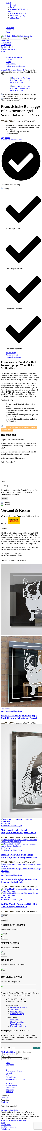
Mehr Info (8, 1121)
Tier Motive (14, 1009)
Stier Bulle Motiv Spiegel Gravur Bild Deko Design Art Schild (19, 880)
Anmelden (9, 1092)
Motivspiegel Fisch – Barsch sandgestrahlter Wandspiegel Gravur (18, 831)
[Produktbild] (21, 821)
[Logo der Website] (9, 36)
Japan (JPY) (14, 18)
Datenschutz (6, 1054)
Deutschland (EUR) (17, 16)
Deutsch (13, 5)
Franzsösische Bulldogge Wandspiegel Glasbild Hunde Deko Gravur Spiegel (19, 716)
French (12, 7)
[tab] (23, 353)
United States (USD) (18, 13)
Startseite (4, 70)
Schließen (4, 1098)
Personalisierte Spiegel (18, 1007)
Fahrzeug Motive (16, 1012)
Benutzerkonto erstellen (9, 1110)
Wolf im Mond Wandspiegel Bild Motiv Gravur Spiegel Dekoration (19, 905)
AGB (16, 1054)
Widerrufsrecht (15, 1024)
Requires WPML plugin (19, 9)
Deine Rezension (8, 462)
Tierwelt (21, 70)
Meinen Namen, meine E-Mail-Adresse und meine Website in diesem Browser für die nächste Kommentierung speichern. (21, 492)
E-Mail (4, 486)
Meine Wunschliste (17, 1022)
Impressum (27, 1052)
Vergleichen (10, 1090)
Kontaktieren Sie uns (18, 1026)
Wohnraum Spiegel (17, 1014)
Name (4, 481)
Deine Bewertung (8, 458)
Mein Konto (14, 1020)
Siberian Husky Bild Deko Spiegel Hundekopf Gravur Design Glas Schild (19, 856)
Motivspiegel (13, 70)
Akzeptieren (21, 1121)
